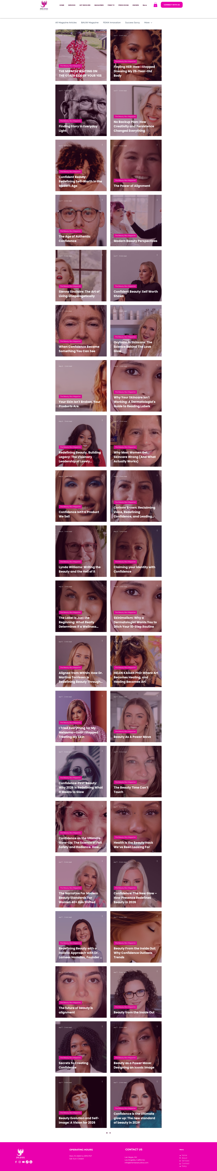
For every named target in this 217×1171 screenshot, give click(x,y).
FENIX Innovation (112, 22)
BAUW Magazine (90, 22)
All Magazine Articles (66, 22)
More (147, 22)
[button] (84, 5)
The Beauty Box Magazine (70, 66)
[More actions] (103, 34)
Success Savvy (132, 22)
